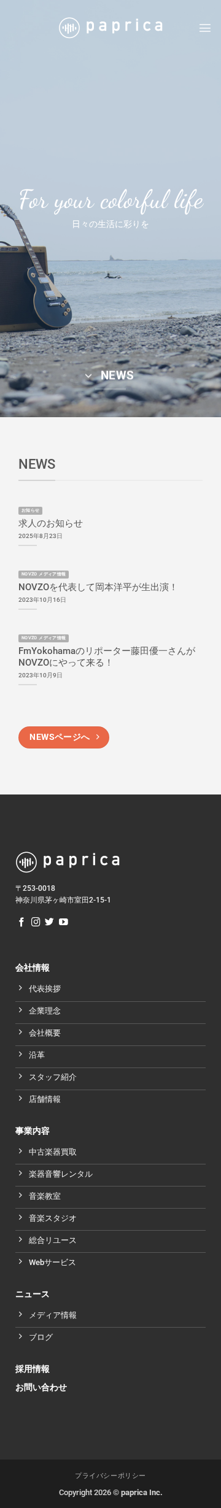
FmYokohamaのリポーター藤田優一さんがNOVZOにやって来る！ (106, 656)
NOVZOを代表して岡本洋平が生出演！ (98, 587)
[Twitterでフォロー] (49, 923)
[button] (205, 27)
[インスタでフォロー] (36, 923)
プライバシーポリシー (110, 1476)
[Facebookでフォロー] (21, 923)
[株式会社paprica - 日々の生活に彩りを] (110, 28)
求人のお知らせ (50, 523)
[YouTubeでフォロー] (63, 923)
